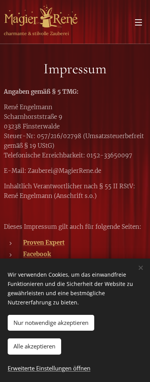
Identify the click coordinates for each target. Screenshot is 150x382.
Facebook (37, 254)
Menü (138, 22)
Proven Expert (44, 242)
